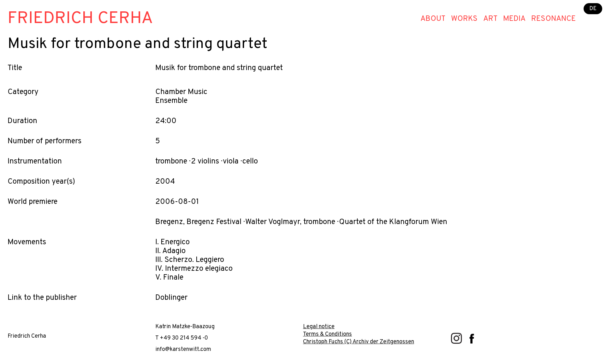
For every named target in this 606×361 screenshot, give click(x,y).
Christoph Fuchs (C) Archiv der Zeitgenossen (358, 342)
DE (593, 8)
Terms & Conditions (327, 334)
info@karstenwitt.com (183, 349)
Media (514, 19)
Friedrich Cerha (80, 19)
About (432, 19)
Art (490, 19)
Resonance (553, 19)
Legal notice (319, 326)
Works (464, 19)
